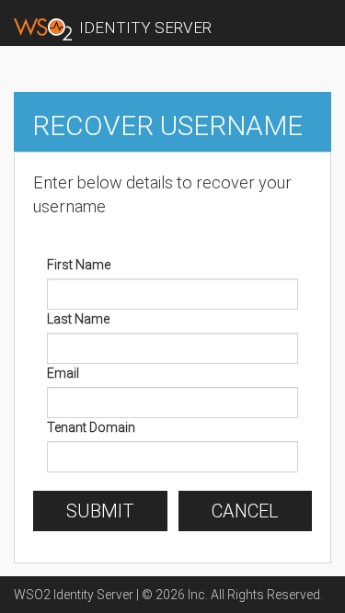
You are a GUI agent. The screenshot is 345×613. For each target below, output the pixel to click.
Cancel (245, 511)
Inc (196, 594)
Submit (100, 511)
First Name (78, 264)
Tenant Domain (91, 427)
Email (63, 373)
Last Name (78, 319)
